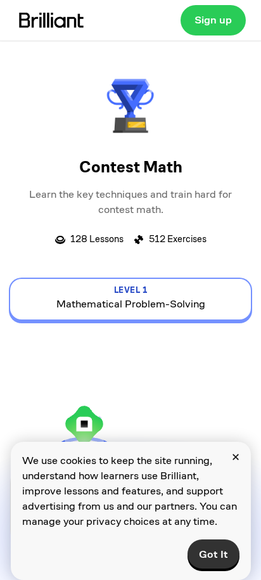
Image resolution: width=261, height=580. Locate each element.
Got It (213, 554)
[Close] (236, 457)
